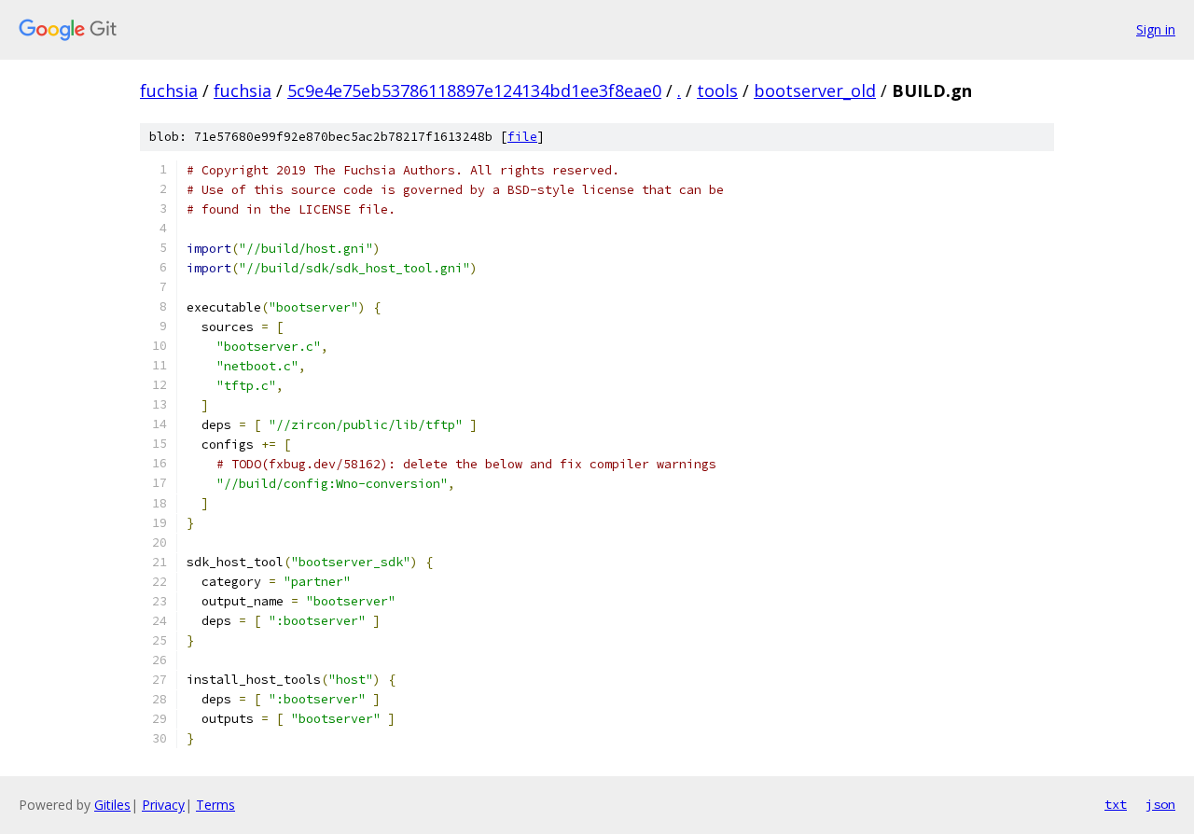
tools (717, 90)
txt (1115, 804)
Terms (215, 804)
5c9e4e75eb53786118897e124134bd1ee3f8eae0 (474, 90)
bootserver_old (815, 90)
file (522, 137)
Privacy (163, 804)
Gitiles (112, 804)
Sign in (1155, 29)
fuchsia (169, 90)
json (1160, 804)
